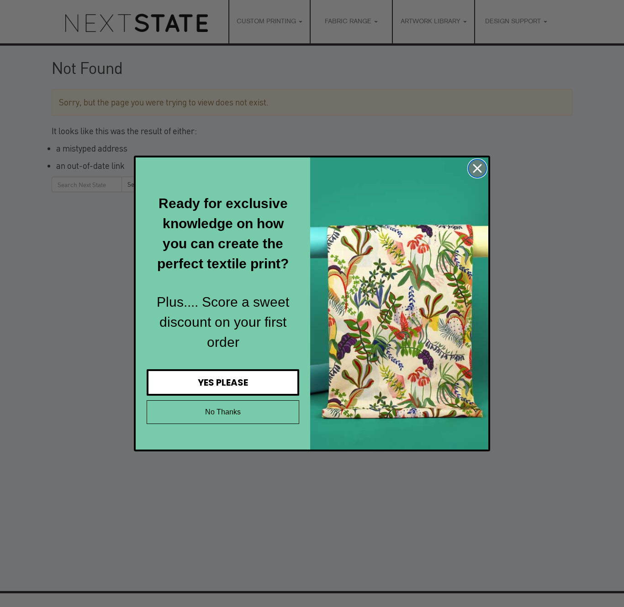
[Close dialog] (477, 168)
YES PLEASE (223, 382)
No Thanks (223, 412)
